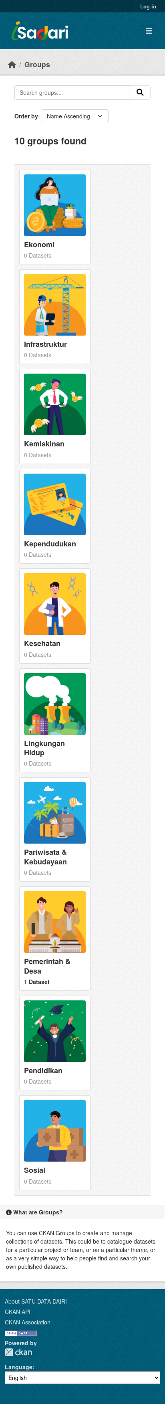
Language (18, 1367)
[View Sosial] (55, 1142)
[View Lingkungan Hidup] (55, 720)
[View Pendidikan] (55, 1043)
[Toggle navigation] (149, 31)
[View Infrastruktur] (55, 316)
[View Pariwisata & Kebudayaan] (55, 829)
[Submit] (140, 92)
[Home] (12, 64)
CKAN (18, 1352)
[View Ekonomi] (55, 217)
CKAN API (17, 1312)
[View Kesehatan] (55, 615)
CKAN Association (27, 1322)
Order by (26, 116)
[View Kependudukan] (55, 516)
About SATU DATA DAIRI (36, 1301)
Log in (148, 6)
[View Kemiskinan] (55, 416)
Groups (37, 64)
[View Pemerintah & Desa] (55, 938)
